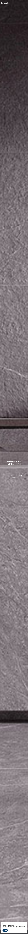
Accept (5, 930)
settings (16, 927)
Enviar (20, 2)
